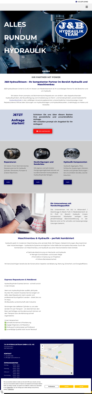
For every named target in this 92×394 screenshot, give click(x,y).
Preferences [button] (11, 389)
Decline (66, 386)
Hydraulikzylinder (15, 100)
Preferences (51, 386)
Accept (81, 386)
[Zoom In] (42, 346)
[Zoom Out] (42, 348)
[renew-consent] (2, 392)
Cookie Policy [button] (10, 387)
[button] (64, 7)
